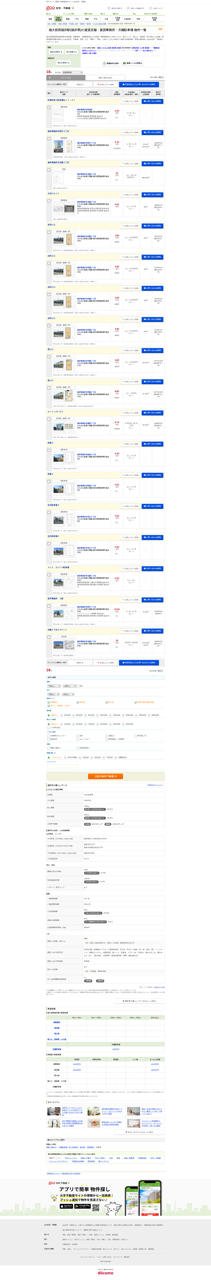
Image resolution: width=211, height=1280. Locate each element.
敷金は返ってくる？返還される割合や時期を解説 (112, 1123)
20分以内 (129, 724)
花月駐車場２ (53, 536)
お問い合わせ (107, 1257)
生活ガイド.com (159, 987)
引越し (69, 1249)
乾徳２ (50, 443)
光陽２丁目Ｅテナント (57, 630)
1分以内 (67, 724)
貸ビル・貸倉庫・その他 (60, 706)
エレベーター (85, 739)
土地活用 (74, 1244)
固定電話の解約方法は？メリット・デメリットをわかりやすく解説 (112, 1111)
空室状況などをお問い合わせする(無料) (140, 84)
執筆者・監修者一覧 (139, 1249)
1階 (81, 736)
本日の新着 (72, 757)
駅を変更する (72, 52)
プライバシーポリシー (87, 1257)
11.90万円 (77, 1064)
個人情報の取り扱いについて (72, 1230)
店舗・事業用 (129, 1158)
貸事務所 (54, 702)
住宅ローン (124, 1239)
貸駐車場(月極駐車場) (146, 702)
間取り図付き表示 (105, 78)
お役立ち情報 (49, 1249)
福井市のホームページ (155, 785)
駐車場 (108, 1235)
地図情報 (151, 1249)
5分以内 (79, 724)
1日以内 (85, 757)
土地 (111, 1158)
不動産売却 (66, 1244)
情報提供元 (138, 1225)
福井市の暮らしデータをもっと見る (140, 1001)
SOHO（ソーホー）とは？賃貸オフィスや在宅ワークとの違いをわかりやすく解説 (72, 1111)
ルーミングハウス (55, 412)
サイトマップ (117, 1257)
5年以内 (91, 715)
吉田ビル (51, 225)
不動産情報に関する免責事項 (70, 1173)
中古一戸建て (100, 1158)
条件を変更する (63, 63)
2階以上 (112, 736)
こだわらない (56, 757)
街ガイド (116, 1249)
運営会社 (127, 1257)
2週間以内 (122, 757)
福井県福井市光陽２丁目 (58, 162)
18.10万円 (77, 1070)
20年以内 (129, 715)
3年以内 (79, 715)
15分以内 (116, 724)
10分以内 (103, 724)
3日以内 (97, 757)
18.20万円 (155, 1070)
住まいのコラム (126, 1249)
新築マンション (68, 1239)
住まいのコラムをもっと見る (140, 1132)
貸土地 (111, 702)
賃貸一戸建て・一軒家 (85, 1235)
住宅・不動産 (156, 1158)
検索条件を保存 (113, 63)
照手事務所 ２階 (55, 599)
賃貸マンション (99, 1235)
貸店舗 (82, 702)
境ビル (50, 349)
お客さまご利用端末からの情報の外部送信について (95, 1225)
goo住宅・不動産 (50, 1225)
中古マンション (71, 1158)
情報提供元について (53, 1173)
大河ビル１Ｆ (53, 193)
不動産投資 (142, 1158)
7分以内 (91, 724)
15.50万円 (155, 1064)
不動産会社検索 (78, 1161)
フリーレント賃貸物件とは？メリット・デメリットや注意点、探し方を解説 (152, 1123)
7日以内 (109, 757)
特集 (64, 1249)
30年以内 (155, 715)
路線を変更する (56, 52)
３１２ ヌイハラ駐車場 (58, 567)
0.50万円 (115, 1049)
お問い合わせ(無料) (153, 101)
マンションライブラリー (58, 1161)
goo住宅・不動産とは (70, 1225)
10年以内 (103, 715)
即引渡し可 (142, 736)
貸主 (81, 686)
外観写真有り (85, 748)
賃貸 (118, 1158)
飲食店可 (54, 739)
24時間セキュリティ (58, 736)
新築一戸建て (86, 1158)
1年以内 (67, 715)
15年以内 (116, 715)
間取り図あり (51, 1147)
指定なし (54, 715)
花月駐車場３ (53, 505)
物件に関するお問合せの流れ (123, 1225)
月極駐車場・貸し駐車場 (68, 1147)
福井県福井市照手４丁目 (58, 131)
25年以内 (142, 715)
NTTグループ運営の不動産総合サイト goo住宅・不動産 (66, 2)
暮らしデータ (104, 1161)
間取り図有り (56, 748)
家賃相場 (91, 1161)
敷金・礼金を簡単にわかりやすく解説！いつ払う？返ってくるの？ (152, 1111)
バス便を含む (56, 727)
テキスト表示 (66, 78)
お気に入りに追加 (107, 84)
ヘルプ (99, 1257)
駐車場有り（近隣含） (117, 739)
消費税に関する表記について (92, 1230)
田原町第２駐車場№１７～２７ (61, 100)
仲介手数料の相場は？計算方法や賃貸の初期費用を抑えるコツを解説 (72, 1123)
